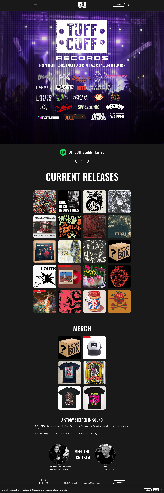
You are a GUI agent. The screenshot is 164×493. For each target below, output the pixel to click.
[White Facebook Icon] (39, 483)
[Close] (162, 489)
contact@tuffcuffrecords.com (94, 483)
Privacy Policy (63, 490)
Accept (156, 490)
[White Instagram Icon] (43, 483)
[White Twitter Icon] (47, 483)
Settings (148, 490)
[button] (35, 5)
